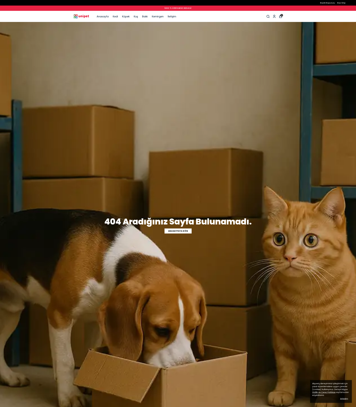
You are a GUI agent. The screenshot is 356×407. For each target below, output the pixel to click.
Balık (145, 16)
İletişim (172, 16)
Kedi (115, 16)
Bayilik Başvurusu (327, 3)
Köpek (126, 16)
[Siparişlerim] (274, 16)
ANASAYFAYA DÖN (178, 231)
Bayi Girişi (341, 3)
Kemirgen (158, 16)
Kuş (136, 16)
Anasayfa (103, 16)
